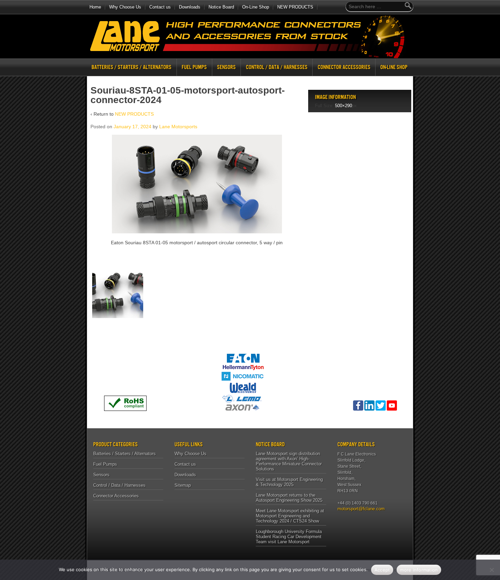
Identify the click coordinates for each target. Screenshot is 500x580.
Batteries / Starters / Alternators (131, 67)
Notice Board (221, 7)
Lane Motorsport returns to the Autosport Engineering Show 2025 (289, 498)
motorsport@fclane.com (358, 508)
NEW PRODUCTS (295, 7)
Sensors (226, 67)
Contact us (160, 7)
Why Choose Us (125, 7)
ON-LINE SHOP (393, 67)
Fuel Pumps (194, 67)
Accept (382, 570)
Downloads (189, 7)
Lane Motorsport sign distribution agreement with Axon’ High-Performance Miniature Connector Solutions (289, 461)
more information (419, 570)
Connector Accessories (344, 67)
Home (95, 7)
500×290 (343, 105)
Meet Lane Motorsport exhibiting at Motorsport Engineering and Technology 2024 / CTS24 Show (290, 516)
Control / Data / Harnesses (276, 67)
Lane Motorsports (178, 126)
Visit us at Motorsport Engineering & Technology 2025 (289, 482)
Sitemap (182, 485)
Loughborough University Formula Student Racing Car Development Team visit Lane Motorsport (289, 536)
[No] (491, 569)
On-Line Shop (255, 7)
